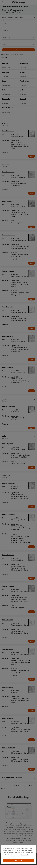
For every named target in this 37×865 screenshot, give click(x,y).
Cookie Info (24, 855)
